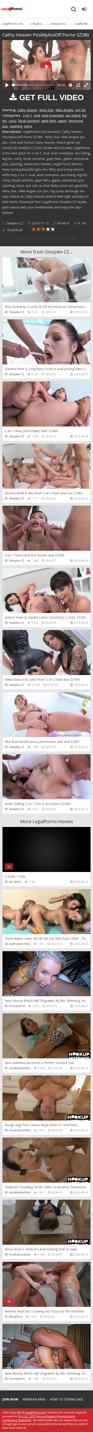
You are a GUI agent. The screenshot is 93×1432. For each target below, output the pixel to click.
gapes (62, 121)
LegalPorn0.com (35, 1412)
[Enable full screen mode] (86, 85)
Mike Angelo (65, 110)
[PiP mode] (78, 85)
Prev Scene (33, 239)
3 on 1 (27, 115)
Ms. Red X (15, 882)
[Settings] (70, 85)
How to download (66, 1399)
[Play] (7, 85)
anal (37, 115)
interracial (76, 121)
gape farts (48, 121)
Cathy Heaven (27, 110)
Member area (34, 1399)
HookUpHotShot (19, 1068)
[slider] (33, 85)
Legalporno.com (12, 9)
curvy (12, 121)
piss (5, 126)
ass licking (73, 115)
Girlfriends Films (19, 944)
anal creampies (53, 115)
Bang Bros (16, 1317)
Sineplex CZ (15, 223)
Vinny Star (46, 110)
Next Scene (60, 239)
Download (14, 230)
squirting (16, 126)
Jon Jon (80, 110)
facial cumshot (29, 121)
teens (28, 126)
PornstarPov (17, 1006)
